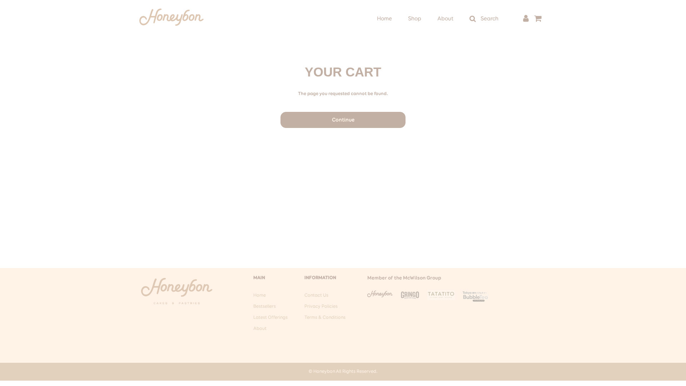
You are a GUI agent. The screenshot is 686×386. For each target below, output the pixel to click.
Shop (414, 19)
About (445, 19)
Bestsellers (264, 306)
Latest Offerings (270, 317)
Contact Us (316, 295)
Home (384, 19)
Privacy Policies (321, 306)
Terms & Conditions (325, 317)
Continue (343, 120)
